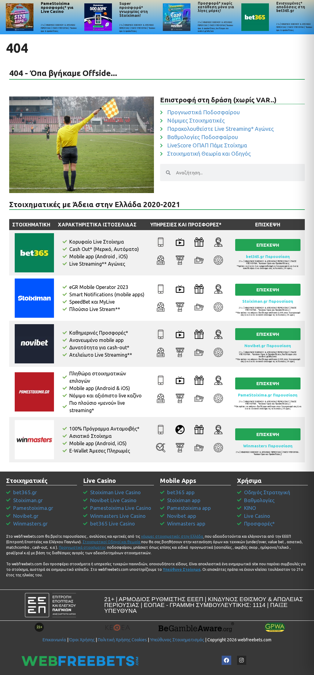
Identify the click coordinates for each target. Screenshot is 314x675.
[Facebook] (226, 660)
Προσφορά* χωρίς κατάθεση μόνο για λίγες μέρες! (216, 7)
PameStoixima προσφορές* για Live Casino (57, 7)
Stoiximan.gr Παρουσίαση (267, 301)
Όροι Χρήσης (82, 639)
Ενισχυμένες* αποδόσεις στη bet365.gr (290, 7)
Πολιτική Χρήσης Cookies (122, 639)
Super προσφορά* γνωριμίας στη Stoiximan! (133, 9)
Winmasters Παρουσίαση (268, 446)
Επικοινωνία (54, 639)
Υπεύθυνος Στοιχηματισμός (177, 639)
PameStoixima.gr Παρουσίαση (267, 395)
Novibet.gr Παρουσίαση (267, 345)
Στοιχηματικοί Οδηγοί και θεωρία (111, 542)
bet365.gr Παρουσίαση (268, 256)
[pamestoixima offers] (19, 17)
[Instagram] (242, 660)
